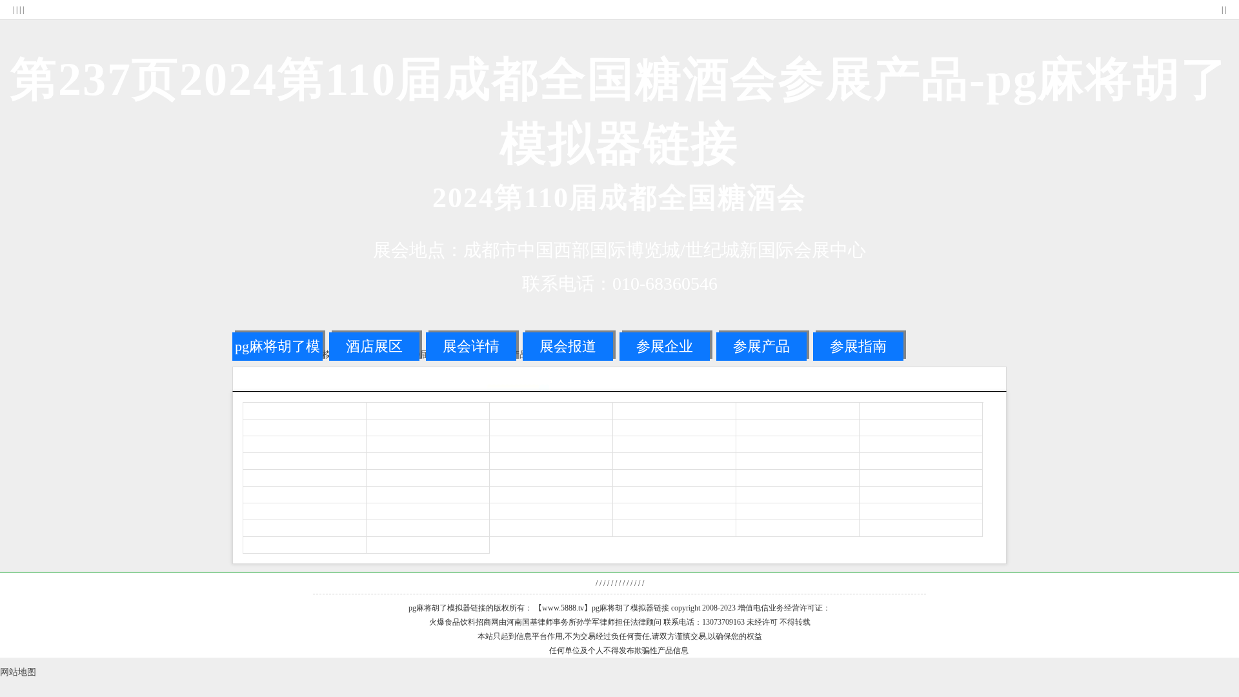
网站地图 (18, 672)
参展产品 (761, 346)
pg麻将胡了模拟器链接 (277, 349)
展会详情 (471, 346)
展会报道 (567, 346)
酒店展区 (374, 346)
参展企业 (664, 346)
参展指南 (858, 346)
